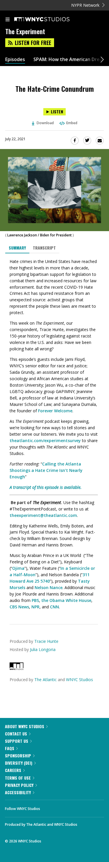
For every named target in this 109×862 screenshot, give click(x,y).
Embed (71, 122)
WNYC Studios (79, 679)
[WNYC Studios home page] (49, 19)
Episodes (15, 59)
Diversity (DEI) (18, 763)
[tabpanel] (54, 434)
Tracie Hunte (46, 641)
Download (45, 122)
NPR (35, 607)
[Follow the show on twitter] (66, 807)
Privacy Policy (19, 785)
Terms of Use (18, 778)
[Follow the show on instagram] (82, 807)
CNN (54, 607)
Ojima (18, 568)
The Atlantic (45, 679)
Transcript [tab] (44, 248)
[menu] (8, 19)
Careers (13, 770)
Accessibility (18, 792)
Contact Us (16, 734)
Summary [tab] (17, 248)
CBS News (19, 607)
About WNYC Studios (24, 726)
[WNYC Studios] (17, 668)
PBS (35, 600)
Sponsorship (18, 755)
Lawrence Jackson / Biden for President (39, 235)
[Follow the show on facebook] (50, 807)
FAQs (9, 748)
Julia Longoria (43, 649)
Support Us (16, 741)
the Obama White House (66, 600)
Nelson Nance (48, 587)
